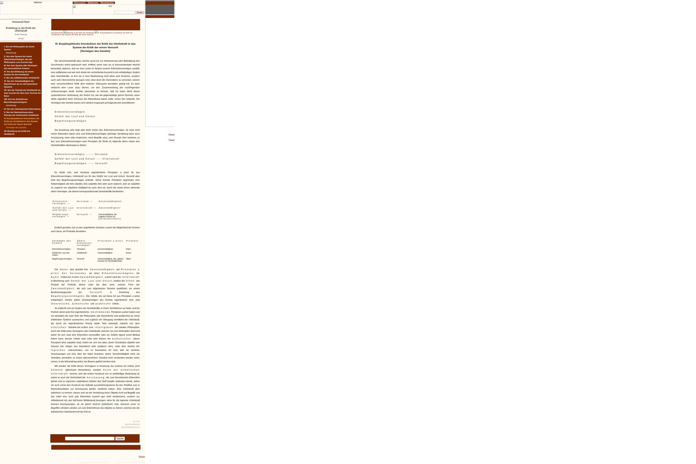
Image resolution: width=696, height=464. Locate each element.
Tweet (171, 140)
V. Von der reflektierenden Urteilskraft (21, 78)
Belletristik (93, 3)
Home (3, 16)
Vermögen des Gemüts (16, 127)
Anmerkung (11, 53)
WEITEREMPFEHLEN (130, 427)
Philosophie (79, 3)
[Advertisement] (160, 72)
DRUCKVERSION (132, 424)
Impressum (11, 16)
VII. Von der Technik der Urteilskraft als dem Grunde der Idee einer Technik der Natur (22, 93)
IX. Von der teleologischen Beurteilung (22, 109)
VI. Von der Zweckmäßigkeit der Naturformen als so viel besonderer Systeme (21, 84)
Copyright (20, 16)
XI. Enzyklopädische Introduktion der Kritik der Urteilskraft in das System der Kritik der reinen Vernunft (91, 34)
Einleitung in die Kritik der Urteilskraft (80, 33)
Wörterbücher (107, 3)
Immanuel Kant (57, 33)
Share (171, 134)
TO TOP (136, 421)
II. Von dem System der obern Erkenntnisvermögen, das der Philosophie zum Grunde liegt (18, 59)
